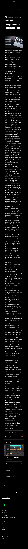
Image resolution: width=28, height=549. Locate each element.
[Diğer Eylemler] (22, 16)
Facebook (4, 529)
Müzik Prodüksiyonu (9, 428)
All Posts (6, 9)
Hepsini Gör (20, 442)
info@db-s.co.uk (5, 510)
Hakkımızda (4, 534)
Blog (3, 538)
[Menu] (14, 2)
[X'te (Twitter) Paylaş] (9, 432)
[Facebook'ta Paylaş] (6, 432)
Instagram (4, 527)
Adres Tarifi (4, 521)
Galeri (3, 523)
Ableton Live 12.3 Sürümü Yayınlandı (14, 458)
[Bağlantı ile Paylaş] (15, 432)
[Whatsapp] (3, 505)
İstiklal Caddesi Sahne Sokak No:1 (8, 517)
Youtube (3, 531)
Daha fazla (19, 9)
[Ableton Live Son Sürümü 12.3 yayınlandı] (14, 450)
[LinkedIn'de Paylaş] (12, 432)
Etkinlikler (12, 9)
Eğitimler (3, 520)
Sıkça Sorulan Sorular (6, 536)
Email (3, 487)
